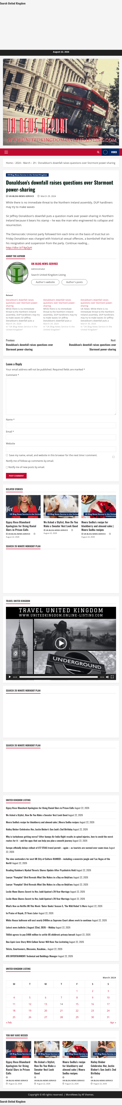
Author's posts (74, 282)
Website (10, 443)
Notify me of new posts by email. (26, 467)
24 (108, 1010)
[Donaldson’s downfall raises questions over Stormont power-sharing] (24, 314)
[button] (6, 152)
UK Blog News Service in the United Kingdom (27, 175)
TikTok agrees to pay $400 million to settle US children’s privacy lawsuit (40, 934)
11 (14, 1004)
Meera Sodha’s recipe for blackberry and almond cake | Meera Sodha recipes (97, 525)
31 (108, 1017)
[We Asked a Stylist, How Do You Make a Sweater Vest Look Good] (61, 506)
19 (30, 1010)
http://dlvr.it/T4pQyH (19, 247)
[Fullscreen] (112, 676)
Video (114, 152)
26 (30, 1017)
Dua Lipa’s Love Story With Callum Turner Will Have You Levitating (37, 942)
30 (92, 1017)
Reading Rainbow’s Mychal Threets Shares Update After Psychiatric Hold (41, 870)
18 (14, 1010)
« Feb (9, 1022)
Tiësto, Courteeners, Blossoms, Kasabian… (26, 949)
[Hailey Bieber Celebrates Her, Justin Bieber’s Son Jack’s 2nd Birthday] (103, 1049)
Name (10, 419)
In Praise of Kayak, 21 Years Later (22, 913)
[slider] (58, 677)
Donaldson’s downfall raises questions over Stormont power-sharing (29, 344)
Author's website (45, 282)
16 (92, 1004)
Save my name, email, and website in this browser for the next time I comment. (53, 455)
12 (30, 1004)
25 (14, 1017)
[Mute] (107, 676)
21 (61, 1010)
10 (108, 997)
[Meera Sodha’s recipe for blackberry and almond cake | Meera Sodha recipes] (98, 506)
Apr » (113, 1022)
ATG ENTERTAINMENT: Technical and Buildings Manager (32, 956)
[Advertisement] (61, 27)
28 (61, 1017)
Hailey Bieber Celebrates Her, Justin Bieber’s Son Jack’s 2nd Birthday (39, 829)
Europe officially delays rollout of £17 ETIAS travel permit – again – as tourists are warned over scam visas (57, 848)
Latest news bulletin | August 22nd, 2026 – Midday (30, 927)
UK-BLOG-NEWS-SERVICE (21, 196)
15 (77, 1004)
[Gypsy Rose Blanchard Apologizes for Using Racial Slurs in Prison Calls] (23, 506)
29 (77, 1017)
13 (45, 1004)
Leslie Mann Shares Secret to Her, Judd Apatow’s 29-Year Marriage (38, 891)
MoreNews (72, 1094)
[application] (61, 643)
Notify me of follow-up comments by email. (30, 461)
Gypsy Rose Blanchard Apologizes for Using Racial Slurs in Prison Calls (21, 525)
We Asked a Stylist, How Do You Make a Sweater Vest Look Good (61, 524)
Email (10, 431)
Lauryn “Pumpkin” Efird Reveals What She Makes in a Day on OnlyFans (39, 877)
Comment (12, 375)
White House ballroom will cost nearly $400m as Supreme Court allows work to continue (49, 920)
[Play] (9, 676)
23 (92, 1010)
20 (45, 1010)
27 (45, 1017)
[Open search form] (98, 152)
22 (77, 1010)
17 (108, 1004)
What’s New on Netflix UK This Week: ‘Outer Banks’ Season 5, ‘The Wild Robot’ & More (46, 906)
